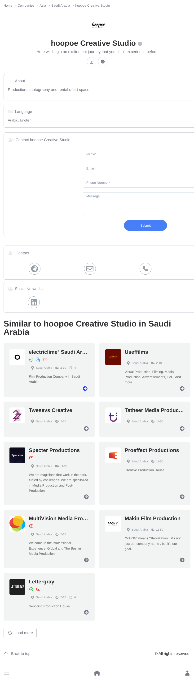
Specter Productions (54, 450)
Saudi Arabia (44, 367)
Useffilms (136, 352)
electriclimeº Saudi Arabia (61, 352)
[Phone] (145, 269)
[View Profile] (85, 388)
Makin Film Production (153, 518)
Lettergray (41, 582)
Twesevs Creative (50, 410)
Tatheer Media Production (156, 410)
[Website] (35, 269)
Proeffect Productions (152, 450)
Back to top (21, 654)
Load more (23, 633)
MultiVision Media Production (65, 518)
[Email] (90, 269)
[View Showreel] (45, 359)
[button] (7, 673)
